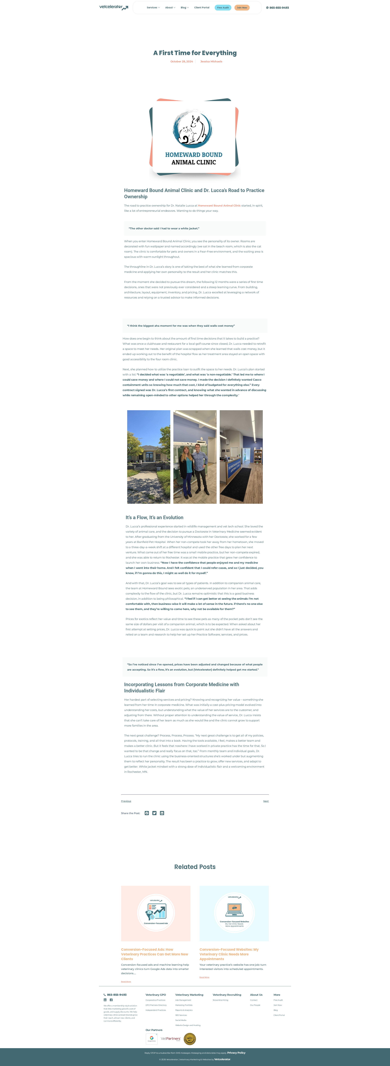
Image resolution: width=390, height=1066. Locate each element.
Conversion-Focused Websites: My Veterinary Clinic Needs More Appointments (229, 954)
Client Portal (201, 7)
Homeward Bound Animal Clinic (219, 205)
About (169, 7)
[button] (147, 813)
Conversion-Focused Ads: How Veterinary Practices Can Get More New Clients (154, 954)
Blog (183, 7)
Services (152, 7)
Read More (126, 982)
